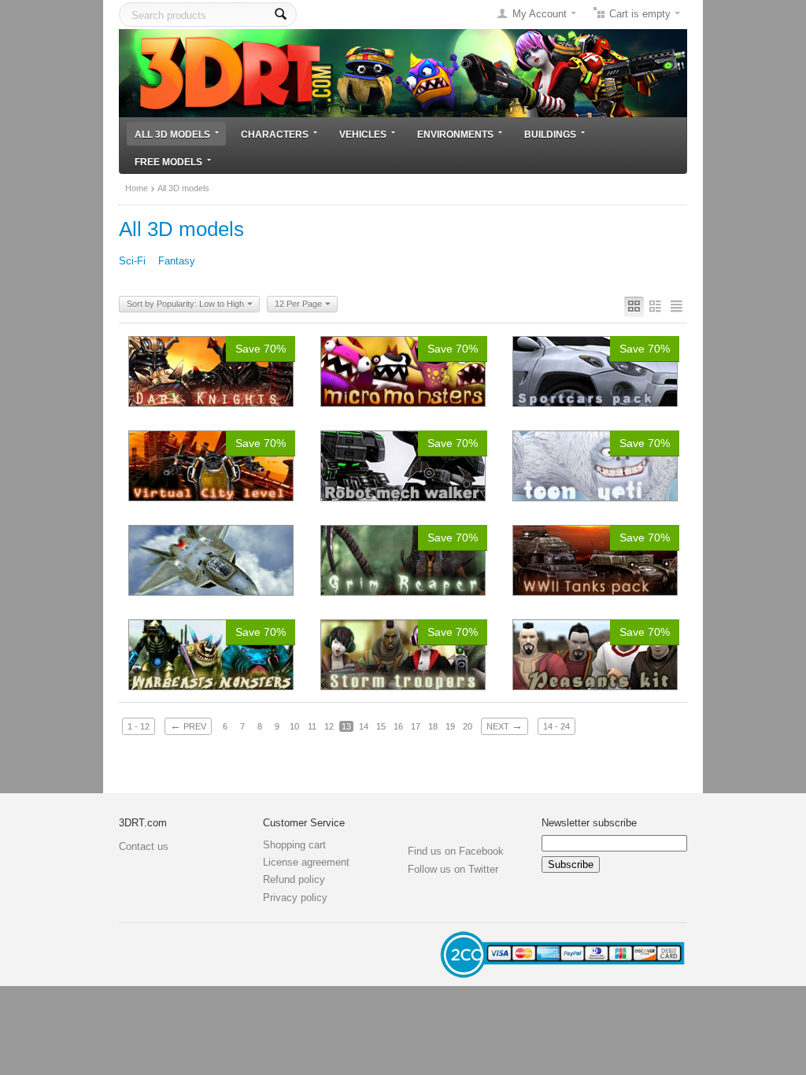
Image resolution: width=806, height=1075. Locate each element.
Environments (455, 134)
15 (381, 726)
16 (398, 726)
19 (450, 726)
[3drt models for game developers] (403, 72)
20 (467, 726)
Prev (188, 725)
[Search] (280, 14)
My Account (539, 14)
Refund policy (294, 879)
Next (504, 725)
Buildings (550, 134)
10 (294, 726)
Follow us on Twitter (453, 869)
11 (312, 726)
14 (363, 726)
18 (433, 726)
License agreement (306, 862)
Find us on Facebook (456, 851)
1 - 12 (139, 726)
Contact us (143, 846)
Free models (168, 162)
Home (136, 188)
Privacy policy (295, 897)
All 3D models (172, 134)
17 (415, 726)
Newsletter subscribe (589, 823)
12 (329, 726)
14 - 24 (556, 726)
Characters (275, 134)
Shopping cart (294, 845)
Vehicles (362, 134)
